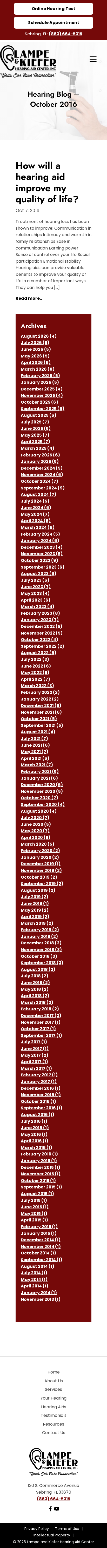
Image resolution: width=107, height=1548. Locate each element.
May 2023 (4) (35, 593)
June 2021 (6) (35, 745)
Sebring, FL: (37, 34)
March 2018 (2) (37, 1002)
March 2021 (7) (37, 765)
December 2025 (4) (42, 389)
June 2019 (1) (35, 903)
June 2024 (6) (36, 508)
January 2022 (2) (40, 699)
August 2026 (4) (39, 336)
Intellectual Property (52, 1535)
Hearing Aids (53, 1407)
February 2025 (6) (40, 455)
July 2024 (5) (35, 501)
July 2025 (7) (35, 422)
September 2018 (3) (42, 963)
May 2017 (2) (34, 1055)
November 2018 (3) (41, 950)
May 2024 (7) (35, 514)
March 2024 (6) (38, 527)
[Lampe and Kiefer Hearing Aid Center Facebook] (50, 1510)
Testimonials (53, 1415)
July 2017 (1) (34, 1042)
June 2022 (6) (36, 666)
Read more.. (29, 298)
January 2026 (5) (40, 382)
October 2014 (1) (38, 1253)
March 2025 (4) (37, 448)
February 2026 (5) (40, 376)
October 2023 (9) (39, 560)
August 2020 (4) (39, 811)
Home (54, 1372)
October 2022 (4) (39, 640)
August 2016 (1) (37, 1115)
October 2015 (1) (38, 1181)
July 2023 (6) (35, 580)
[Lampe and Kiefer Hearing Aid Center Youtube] (56, 1510)
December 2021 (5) (41, 706)
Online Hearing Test (53, 9)
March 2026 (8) (38, 369)
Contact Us (53, 1433)
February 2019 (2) (40, 930)
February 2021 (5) (40, 772)
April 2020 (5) (35, 837)
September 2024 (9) (43, 488)
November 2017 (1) (41, 1022)
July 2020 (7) (35, 818)
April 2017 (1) (34, 1062)
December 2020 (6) (42, 785)
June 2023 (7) (36, 587)
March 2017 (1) (36, 1068)
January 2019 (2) (39, 936)
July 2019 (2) (34, 897)
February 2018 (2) (40, 1009)
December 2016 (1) (41, 1088)
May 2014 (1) (34, 1280)
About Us (53, 1381)
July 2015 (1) (34, 1200)
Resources (53, 1424)
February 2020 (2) (40, 851)
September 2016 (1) (41, 1108)
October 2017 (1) (38, 1029)
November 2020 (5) (42, 791)
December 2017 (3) (41, 1016)
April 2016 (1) (34, 1141)
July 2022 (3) (35, 659)
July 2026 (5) (35, 343)
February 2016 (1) (39, 1154)
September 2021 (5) (42, 725)
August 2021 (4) (38, 732)
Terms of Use (67, 1528)
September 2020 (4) (43, 805)
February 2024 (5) (40, 534)
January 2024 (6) (40, 541)
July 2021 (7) (34, 739)
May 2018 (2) (35, 989)
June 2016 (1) (35, 1128)
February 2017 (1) (39, 1075)
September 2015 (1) (41, 1187)
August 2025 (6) (38, 415)
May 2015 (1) (34, 1214)
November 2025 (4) (42, 395)
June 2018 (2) (35, 983)
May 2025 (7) (35, 435)
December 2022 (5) (41, 626)
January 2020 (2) (40, 857)
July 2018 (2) (34, 976)
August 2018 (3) (38, 969)
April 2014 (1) (34, 1286)
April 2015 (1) (34, 1220)
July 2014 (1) (34, 1273)
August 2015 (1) (37, 1194)
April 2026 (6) (36, 362)
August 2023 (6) (38, 574)
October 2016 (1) (38, 1101)
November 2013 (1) (41, 1299)
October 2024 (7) (39, 481)
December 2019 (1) (41, 864)
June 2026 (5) (36, 349)
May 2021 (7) (34, 752)
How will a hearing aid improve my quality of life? (47, 182)
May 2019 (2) (35, 910)
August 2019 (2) (38, 890)
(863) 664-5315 (65, 34)
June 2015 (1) (35, 1207)
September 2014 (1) (41, 1260)
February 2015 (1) (39, 1227)
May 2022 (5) (35, 673)
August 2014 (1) (37, 1266)
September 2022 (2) (42, 646)
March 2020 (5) (37, 844)
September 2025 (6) (42, 409)
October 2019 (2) (39, 877)
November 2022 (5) (42, 633)
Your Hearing (53, 1398)
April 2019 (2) (35, 917)
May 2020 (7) (35, 831)
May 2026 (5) (35, 356)
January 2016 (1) (39, 1161)
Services (53, 1389)
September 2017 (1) (41, 1035)
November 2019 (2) (41, 870)
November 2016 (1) (41, 1095)
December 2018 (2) (41, 943)
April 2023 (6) (35, 600)
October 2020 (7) (39, 798)
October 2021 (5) (39, 719)
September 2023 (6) (42, 567)
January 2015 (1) (39, 1233)
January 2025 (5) (40, 461)
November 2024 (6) (42, 475)
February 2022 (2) (40, 692)
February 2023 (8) (40, 613)
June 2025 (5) (36, 428)
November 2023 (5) (42, 554)
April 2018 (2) (35, 996)
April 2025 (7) (35, 442)
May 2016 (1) (34, 1134)
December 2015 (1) (40, 1167)
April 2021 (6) (35, 758)
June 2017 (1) (35, 1049)
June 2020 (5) (36, 824)
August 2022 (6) (38, 653)
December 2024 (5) (42, 468)
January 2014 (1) (39, 1293)
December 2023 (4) (42, 547)
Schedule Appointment (53, 23)
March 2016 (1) (36, 1148)
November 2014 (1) (41, 1247)
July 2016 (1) (34, 1121)
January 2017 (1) (39, 1082)
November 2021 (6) (41, 712)
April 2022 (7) (35, 679)
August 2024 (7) (38, 494)
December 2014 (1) (41, 1240)
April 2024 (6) (36, 521)
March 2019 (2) (37, 923)
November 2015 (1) (41, 1174)
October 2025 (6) (39, 402)
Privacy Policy (36, 1528)
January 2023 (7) (40, 620)
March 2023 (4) (37, 607)
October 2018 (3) (39, 956)
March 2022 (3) (37, 686)
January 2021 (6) (39, 778)
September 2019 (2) (42, 884)
